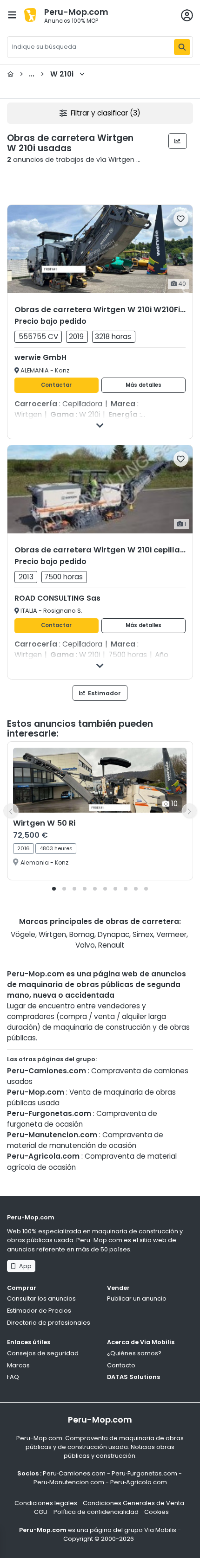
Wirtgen (52, 934)
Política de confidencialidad (96, 1512)
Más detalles (143, 385)
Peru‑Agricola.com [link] (138, 1482)
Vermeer (171, 934)
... (46, 74)
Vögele (23, 934)
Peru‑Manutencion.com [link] (68, 1482)
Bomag (81, 934)
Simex (143, 934)
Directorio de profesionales (48, 1323)
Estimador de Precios (39, 1310)
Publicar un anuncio (137, 1298)
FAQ (13, 1377)
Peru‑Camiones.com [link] (74, 1473)
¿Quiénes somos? (134, 1353)
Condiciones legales (45, 1503)
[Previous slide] (10, 810)
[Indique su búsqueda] (182, 47)
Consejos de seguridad (43, 1353)
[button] (54, 889)
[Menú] (12, 15)
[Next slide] (189, 810)
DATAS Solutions (133, 1377)
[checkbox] (180, 218)
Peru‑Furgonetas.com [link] (144, 1473)
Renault (111, 945)
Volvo (85, 945)
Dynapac (113, 934)
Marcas (18, 1365)
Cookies (156, 1512)
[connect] (187, 15)
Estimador (104, 693)
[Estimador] (177, 141)
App (24, 1266)
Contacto (121, 1365)
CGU (40, 1512)
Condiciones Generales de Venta (133, 1503)
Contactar (56, 385)
